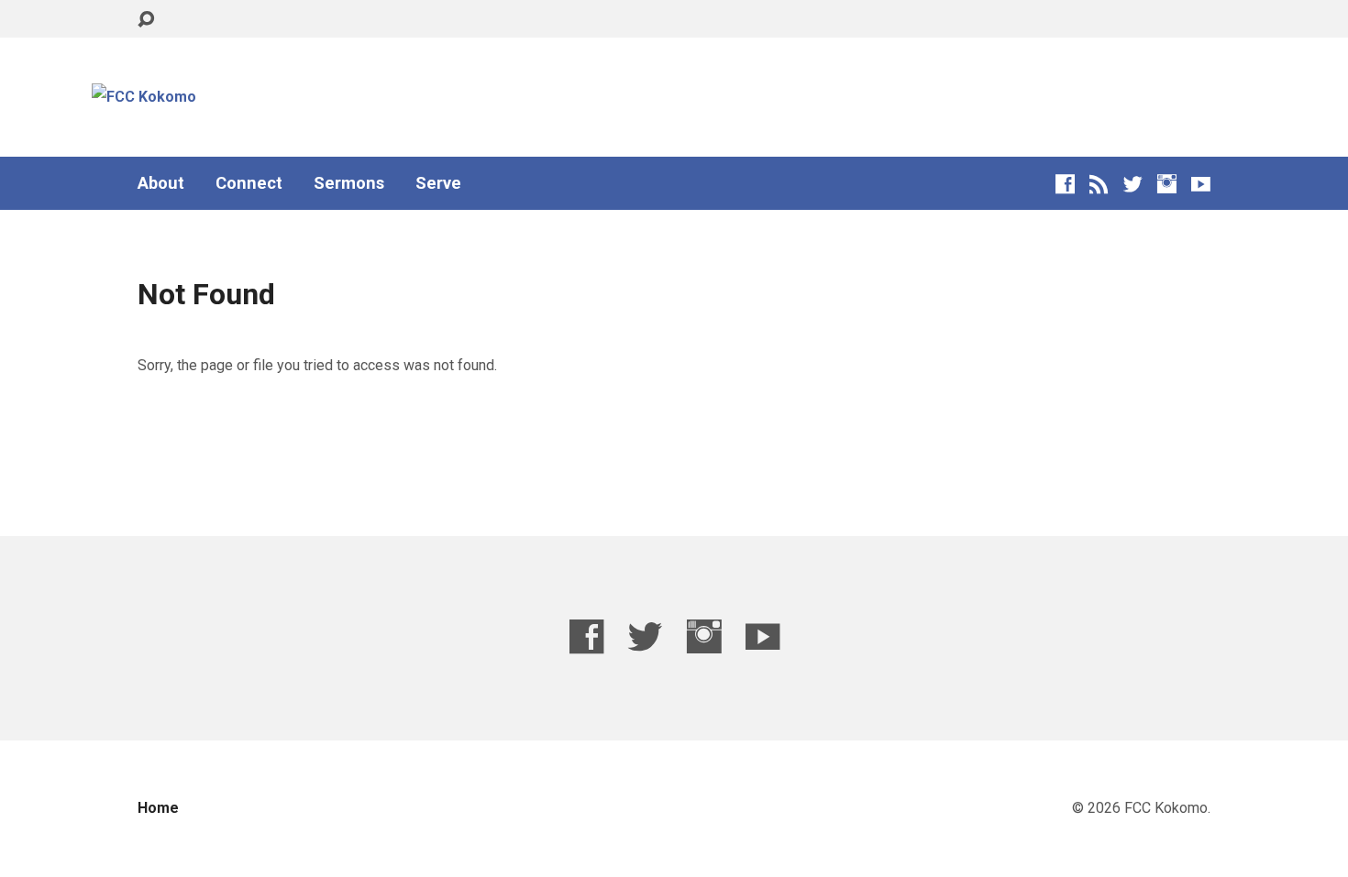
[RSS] (1099, 183)
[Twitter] (1133, 183)
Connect (248, 183)
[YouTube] (1200, 183)
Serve (438, 183)
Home (158, 808)
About (161, 183)
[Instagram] (1167, 183)
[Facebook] (1065, 183)
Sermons (349, 183)
